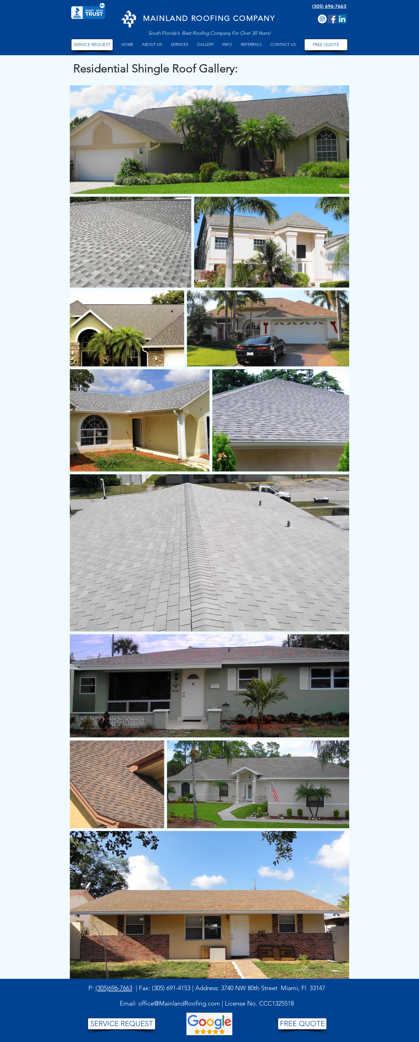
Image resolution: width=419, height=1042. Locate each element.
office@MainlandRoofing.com (179, 1003)
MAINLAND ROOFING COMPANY (209, 18)
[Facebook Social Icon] (332, 19)
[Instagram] (322, 19)
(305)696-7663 (113, 988)
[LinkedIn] (342, 19)
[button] (152, 44)
